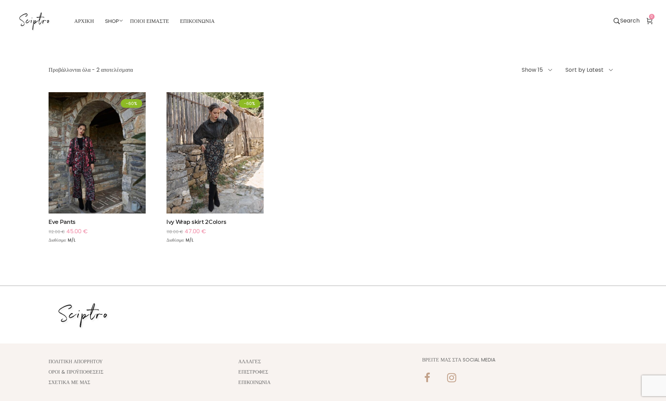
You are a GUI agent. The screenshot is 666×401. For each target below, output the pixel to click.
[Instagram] (451, 378)
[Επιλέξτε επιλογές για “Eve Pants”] (87, 166)
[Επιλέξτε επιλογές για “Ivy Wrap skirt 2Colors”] (205, 166)
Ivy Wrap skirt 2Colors (196, 222)
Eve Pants (62, 222)
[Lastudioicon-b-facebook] (427, 378)
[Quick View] (106, 166)
